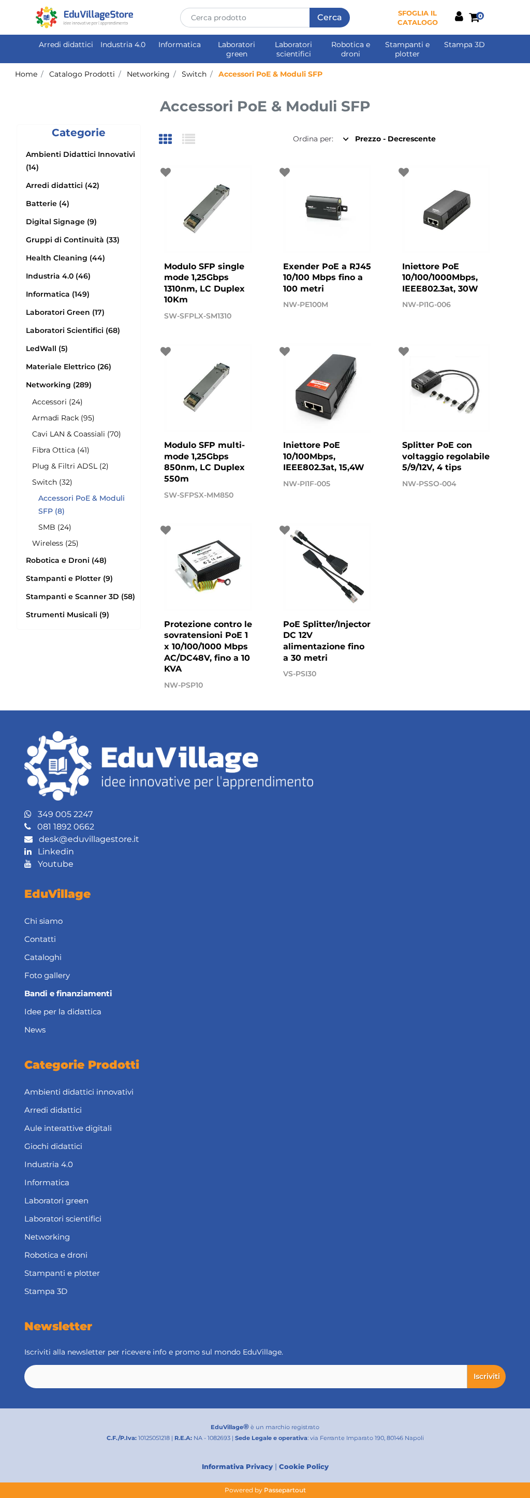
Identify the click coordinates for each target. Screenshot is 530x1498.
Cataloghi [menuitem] (43, 957)
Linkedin (53, 851)
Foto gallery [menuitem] (47, 975)
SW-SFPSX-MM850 (198, 495)
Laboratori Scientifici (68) (73, 330)
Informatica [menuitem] (179, 44)
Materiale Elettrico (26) (68, 366)
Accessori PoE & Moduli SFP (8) (81, 504)
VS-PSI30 (299, 673)
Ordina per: (313, 138)
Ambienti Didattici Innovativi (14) (80, 161)
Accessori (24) (57, 401)
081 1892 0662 (62, 827)
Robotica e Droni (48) (66, 560)
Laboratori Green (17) (65, 312)
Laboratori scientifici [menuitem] (293, 49)
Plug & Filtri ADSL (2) (70, 466)
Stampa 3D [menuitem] (464, 44)
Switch (194, 74)
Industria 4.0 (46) (58, 276)
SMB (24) (54, 527)
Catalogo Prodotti (82, 74)
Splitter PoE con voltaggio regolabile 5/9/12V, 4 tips (446, 456)
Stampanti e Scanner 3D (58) (80, 596)
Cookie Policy (304, 1466)
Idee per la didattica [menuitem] (62, 1011)
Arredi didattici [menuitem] (66, 44)
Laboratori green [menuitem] (236, 49)
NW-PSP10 (183, 685)
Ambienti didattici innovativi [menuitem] (79, 1092)
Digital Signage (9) (61, 221)
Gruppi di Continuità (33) (73, 239)
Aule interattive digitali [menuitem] (68, 1128)
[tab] (170, 140)
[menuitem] (265, 994)
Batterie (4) (47, 203)
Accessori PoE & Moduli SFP (270, 74)
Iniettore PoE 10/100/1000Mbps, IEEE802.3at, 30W (440, 277)
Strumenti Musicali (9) (67, 614)
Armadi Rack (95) (63, 418)
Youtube (52, 864)
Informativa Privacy (237, 1466)
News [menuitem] (35, 1030)
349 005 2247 (62, 814)
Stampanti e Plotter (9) (69, 578)
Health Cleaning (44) (65, 258)
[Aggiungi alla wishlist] (167, 173)
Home (26, 74)
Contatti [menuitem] (40, 939)
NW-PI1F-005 (306, 483)
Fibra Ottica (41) (61, 450)
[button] (330, 17)
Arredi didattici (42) (62, 185)
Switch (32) (52, 482)
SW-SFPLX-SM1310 (197, 316)
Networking (148, 74)
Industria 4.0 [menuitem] (122, 44)
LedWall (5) (47, 348)
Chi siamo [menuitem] (43, 921)
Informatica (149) (58, 294)
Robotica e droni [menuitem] (350, 49)
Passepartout (285, 1490)
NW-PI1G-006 (426, 304)
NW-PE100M (305, 304)
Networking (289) (59, 384)
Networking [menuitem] (47, 1237)
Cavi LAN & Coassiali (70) (76, 434)
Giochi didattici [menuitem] (53, 1146)
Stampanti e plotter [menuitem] (407, 49)
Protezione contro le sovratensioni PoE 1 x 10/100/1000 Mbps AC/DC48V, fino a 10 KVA (208, 646)
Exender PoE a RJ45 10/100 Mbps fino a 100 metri (327, 277)
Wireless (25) (55, 543)
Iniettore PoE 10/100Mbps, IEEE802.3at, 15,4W (323, 456)
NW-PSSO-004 (429, 483)
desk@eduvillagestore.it (86, 839)
